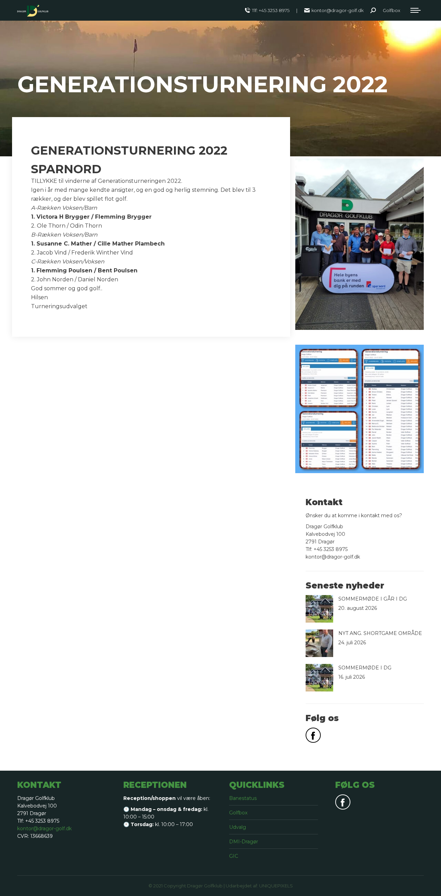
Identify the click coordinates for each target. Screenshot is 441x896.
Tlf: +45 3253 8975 (270, 10)
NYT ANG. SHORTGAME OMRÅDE (380, 633)
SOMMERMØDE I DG (364, 668)
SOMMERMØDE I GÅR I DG (372, 599)
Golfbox (238, 813)
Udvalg (237, 827)
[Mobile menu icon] (415, 10)
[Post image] (319, 609)
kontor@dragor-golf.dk (337, 10)
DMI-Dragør (243, 841)
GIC (233, 856)
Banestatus (243, 798)
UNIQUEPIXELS (276, 885)
